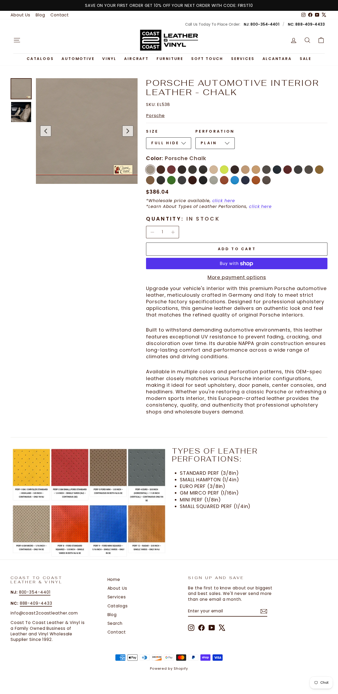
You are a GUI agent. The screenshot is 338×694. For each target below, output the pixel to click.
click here (223, 201)
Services (242, 58)
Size (152, 131)
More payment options (237, 277)
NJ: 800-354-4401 (261, 24)
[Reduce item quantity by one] (152, 232)
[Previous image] (45, 131)
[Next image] (127, 131)
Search (115, 623)
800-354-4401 (35, 592)
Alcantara (277, 58)
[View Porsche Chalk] (21, 88)
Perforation (215, 131)
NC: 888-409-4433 (306, 24)
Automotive (78, 58)
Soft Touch (207, 58)
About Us (20, 15)
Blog (40, 15)
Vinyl (109, 58)
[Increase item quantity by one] (173, 232)
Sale (305, 58)
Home (113, 579)
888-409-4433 (36, 603)
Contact (59, 15)
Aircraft (136, 58)
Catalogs (40, 58)
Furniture (170, 58)
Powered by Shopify (169, 668)
